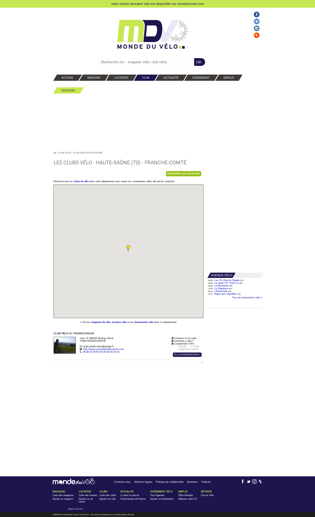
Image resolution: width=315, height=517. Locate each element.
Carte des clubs (108, 495)
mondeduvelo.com (190, 4)
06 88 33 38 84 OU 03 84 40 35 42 (101, 352)
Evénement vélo (161, 491)
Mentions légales (143, 482)
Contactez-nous (122, 482)
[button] (128, 248)
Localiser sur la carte (185, 338)
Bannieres (192, 482)
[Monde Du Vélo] (55, 153)
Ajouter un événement (161, 498)
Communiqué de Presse (133, 498)
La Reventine (222, 285)
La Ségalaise (221, 288)
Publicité (206, 482)
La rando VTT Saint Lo (226, 283)
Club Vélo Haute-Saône (88, 153)
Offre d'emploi (185, 495)
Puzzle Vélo (207, 495)
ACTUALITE (127, 491)
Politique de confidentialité (170, 482)
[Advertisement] (157, 122)
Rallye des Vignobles (225, 294)
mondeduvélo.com (69, 515)
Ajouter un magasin (62, 498)
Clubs (104, 491)
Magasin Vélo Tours (75, 509)
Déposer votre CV (187, 498)
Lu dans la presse (129, 495)
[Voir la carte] (202, 362)
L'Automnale (220, 291)
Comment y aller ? (184, 341)
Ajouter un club (107, 498)
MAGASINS (58, 491)
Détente (206, 491)
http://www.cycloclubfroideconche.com (103, 349)
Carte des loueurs (88, 495)
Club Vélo (64, 153)
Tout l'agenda (157, 495)
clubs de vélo (81, 181)
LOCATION (85, 491)
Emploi (183, 491)
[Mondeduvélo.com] (73, 483)
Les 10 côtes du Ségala (227, 280)
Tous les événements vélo (246, 297)
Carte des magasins (63, 495)
